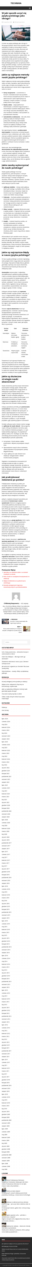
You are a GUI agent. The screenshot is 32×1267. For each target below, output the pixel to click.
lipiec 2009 (5, 1129)
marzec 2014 (5, 967)
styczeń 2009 (5, 1146)
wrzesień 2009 (6, 1123)
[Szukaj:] (16, 642)
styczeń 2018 (5, 840)
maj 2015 (4, 926)
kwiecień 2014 (6, 964)
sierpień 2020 (6, 817)
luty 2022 (4, 765)
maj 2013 (4, 996)
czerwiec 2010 (6, 1097)
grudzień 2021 (6, 770)
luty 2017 (4, 866)
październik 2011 (6, 1051)
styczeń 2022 (5, 768)
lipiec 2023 (5, 742)
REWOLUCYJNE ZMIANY (13, 1191)
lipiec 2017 (5, 851)
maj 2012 (4, 1030)
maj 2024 (4, 724)
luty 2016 (4, 900)
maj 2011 (4, 1065)
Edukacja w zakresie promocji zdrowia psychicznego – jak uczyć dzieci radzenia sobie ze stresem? (16, 1204)
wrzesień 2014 (6, 950)
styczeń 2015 (5, 938)
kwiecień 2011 (6, 1068)
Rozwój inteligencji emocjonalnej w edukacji (14, 681)
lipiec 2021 (5, 785)
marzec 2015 (5, 932)
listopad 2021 (6, 773)
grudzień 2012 (6, 1010)
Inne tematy (5, 710)
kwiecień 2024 (6, 727)
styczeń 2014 (5, 973)
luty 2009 (4, 1143)
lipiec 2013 (5, 990)
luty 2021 (4, 799)
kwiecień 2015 (6, 929)
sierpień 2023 (6, 739)
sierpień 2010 (6, 1091)
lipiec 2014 (5, 955)
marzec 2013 (5, 1002)
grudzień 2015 (6, 906)
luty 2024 (4, 733)
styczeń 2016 (5, 903)
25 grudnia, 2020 (7, 22)
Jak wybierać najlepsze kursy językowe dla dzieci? (15, 1244)
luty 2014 (4, 970)
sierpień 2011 (6, 1056)
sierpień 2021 (6, 782)
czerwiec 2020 (6, 822)
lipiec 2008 (5, 1163)
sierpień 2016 (6, 883)
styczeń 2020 (5, 837)
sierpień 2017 (6, 848)
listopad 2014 (6, 944)
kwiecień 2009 (6, 1137)
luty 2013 (4, 1004)
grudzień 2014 (6, 941)
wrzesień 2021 (6, 779)
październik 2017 (6, 843)
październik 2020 (6, 811)
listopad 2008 (6, 1152)
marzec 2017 (5, 863)
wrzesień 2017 (6, 846)
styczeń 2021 (5, 802)
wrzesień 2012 (6, 1019)
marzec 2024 (5, 730)
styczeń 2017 (5, 869)
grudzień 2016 (6, 872)
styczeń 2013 (5, 1007)
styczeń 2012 (5, 1042)
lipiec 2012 (5, 1025)
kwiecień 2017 (6, 860)
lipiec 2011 (5, 1059)
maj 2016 (4, 892)
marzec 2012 (5, 1036)
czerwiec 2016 (6, 889)
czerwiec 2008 (6, 1166)
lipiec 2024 (5, 718)
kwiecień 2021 (6, 794)
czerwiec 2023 (6, 744)
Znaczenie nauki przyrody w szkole (12, 694)
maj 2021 (4, 791)
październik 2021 (6, 776)
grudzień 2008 (6, 1149)
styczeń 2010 (5, 1111)
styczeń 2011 (5, 1077)
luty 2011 (4, 1074)
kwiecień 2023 (6, 750)
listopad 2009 (6, 1117)
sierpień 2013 (6, 987)
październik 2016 (6, 877)
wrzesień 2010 (6, 1088)
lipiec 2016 (5, 886)
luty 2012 (4, 1039)
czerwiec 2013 (6, 993)
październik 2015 (6, 912)
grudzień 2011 (6, 1045)
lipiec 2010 (5, 1094)
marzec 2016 (5, 898)
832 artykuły (24, 603)
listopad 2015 (6, 909)
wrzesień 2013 (6, 984)
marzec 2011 (5, 1071)
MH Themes (27, 1265)
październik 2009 (6, 1120)
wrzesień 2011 (6, 1054)
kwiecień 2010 (6, 1103)
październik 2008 (6, 1155)
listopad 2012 (6, 1013)
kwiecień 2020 (6, 828)
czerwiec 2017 (6, 854)
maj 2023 (4, 747)
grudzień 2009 (6, 1114)
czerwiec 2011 (6, 1062)
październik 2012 (6, 1016)
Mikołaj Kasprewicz (19, 22)
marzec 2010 (5, 1106)
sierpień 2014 (6, 952)
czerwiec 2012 (6, 1028)
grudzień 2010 (6, 1080)
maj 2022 (4, 756)
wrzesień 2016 (6, 880)
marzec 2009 (5, 1140)
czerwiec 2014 (6, 958)
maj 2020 (4, 825)
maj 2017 (4, 857)
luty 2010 (4, 1108)
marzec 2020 (5, 831)
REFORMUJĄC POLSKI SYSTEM (9, 1246)
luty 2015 (4, 935)
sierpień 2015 (6, 918)
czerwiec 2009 (6, 1132)
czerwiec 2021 (6, 788)
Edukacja (4, 707)
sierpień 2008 (6, 1160)
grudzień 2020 (6, 805)
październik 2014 (6, 947)
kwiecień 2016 (6, 895)
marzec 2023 (5, 753)
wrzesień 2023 (6, 736)
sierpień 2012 (6, 1022)
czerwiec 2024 (6, 721)
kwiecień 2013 (6, 999)
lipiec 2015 (5, 921)
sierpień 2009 (6, 1126)
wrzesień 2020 (6, 814)
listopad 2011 (6, 1048)
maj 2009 (4, 1134)
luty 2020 (4, 834)
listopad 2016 (6, 874)
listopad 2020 (6, 808)
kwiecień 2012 (6, 1033)
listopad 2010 (6, 1082)
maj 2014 (4, 961)
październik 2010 (6, 1085)
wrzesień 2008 (6, 1158)
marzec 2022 (5, 762)
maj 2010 (4, 1100)
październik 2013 (6, 981)
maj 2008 (4, 1169)
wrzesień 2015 (6, 915)
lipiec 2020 (5, 820)
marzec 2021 (5, 796)
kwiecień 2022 (6, 759)
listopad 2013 (6, 978)
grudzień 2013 (6, 976)
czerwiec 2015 (6, 924)
